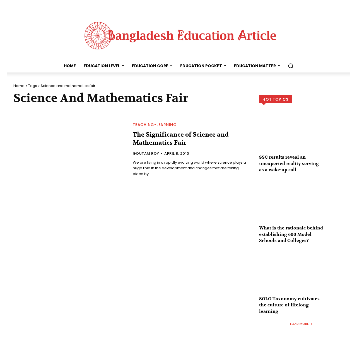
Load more (299, 323)
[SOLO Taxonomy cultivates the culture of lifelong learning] (301, 277)
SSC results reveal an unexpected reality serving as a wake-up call (289, 163)
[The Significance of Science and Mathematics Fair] (69, 150)
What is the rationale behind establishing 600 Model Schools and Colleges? (291, 234)
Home (19, 85)
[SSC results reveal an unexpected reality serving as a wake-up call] (301, 136)
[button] (290, 65)
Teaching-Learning (155, 125)
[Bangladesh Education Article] (178, 34)
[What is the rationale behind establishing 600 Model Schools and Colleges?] (301, 206)
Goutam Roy (146, 153)
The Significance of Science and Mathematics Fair (181, 139)
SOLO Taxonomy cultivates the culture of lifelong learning (289, 305)
